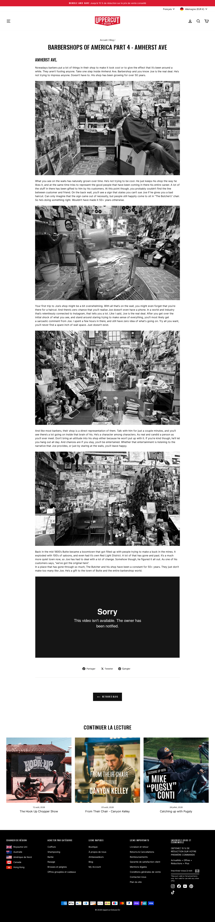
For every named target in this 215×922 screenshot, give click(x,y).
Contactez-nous (138, 877)
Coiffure (52, 847)
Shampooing (54, 852)
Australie (17, 852)
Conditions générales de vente (145, 872)
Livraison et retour (139, 847)
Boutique (93, 847)
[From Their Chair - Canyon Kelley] (107, 770)
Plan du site (136, 882)
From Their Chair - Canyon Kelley (107, 811)
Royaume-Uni (20, 847)
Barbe (51, 857)
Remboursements (139, 857)
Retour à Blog (110, 696)
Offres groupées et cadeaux (62, 872)
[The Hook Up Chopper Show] (38, 770)
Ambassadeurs (96, 857)
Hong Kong (18, 867)
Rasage (51, 862)
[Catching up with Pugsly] (176, 770)
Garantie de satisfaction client (145, 862)
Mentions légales (138, 867)
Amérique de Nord (22, 857)
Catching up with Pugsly (176, 811)
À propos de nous (97, 852)
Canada (17, 862)
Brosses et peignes (57, 867)
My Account (95, 867)
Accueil (103, 40)
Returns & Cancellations (142, 852)
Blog (111, 40)
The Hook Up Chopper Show (39, 811)
